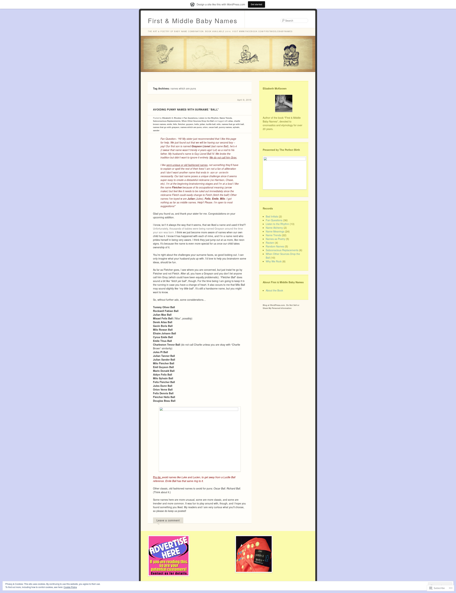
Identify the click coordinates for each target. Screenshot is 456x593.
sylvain (236, 127)
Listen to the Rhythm (209, 118)
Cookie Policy (70, 587)
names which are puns (191, 127)
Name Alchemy (274, 227)
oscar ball (213, 127)
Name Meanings (275, 231)
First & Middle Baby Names (192, 20)
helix (196, 124)
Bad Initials (272, 216)
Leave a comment (168, 520)
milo (219, 124)
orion (205, 127)
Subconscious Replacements (166, 121)
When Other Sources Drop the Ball (198, 121)
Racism (270, 242)
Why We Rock (274, 261)
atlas (230, 121)
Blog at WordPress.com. (274, 305)
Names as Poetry (275, 239)
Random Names (275, 246)
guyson (189, 124)
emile (169, 124)
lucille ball (211, 124)
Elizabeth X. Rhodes (171, 118)
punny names (225, 127)
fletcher (181, 124)
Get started (256, 4)
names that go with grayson (166, 127)
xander (156, 130)
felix (175, 124)
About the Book (274, 290)
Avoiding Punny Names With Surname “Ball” (186, 109)
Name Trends (226, 118)
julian (202, 124)
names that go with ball (233, 124)
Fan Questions (191, 118)
